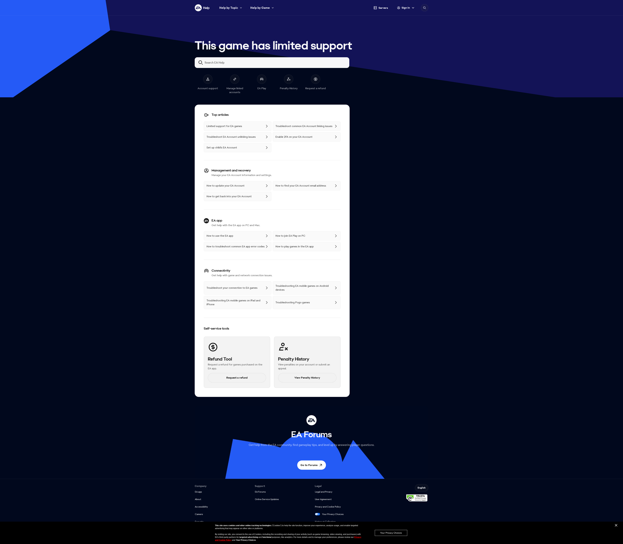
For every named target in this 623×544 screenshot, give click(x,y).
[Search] (424, 8)
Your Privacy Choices (333, 514)
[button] (311, 465)
